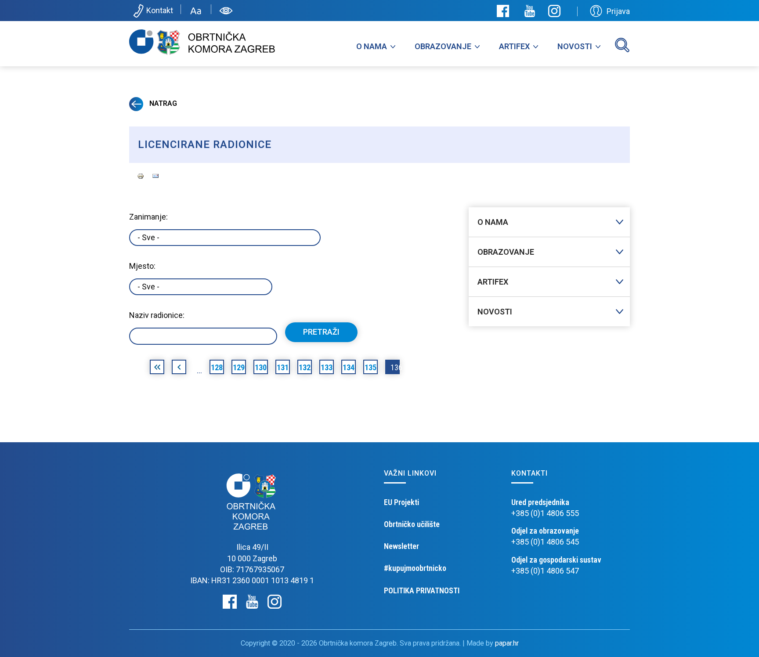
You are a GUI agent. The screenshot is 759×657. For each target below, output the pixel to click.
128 (217, 367)
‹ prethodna (179, 368)
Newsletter (401, 546)
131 (283, 367)
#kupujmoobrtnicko (415, 568)
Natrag (162, 103)
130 (261, 367)
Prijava (618, 11)
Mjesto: (142, 266)
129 (239, 367)
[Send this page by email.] (155, 175)
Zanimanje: (148, 216)
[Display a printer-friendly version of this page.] (140, 175)
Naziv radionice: (156, 315)
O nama (371, 46)
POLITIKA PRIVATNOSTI (421, 590)
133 (327, 367)
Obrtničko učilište (412, 524)
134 (348, 367)
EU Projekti (401, 502)
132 (305, 367)
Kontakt (159, 10)
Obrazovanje (443, 46)
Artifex (514, 46)
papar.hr (507, 643)
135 (370, 367)
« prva (157, 368)
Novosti (574, 46)
